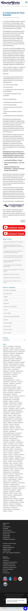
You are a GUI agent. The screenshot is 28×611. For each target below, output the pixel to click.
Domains (14, 394)
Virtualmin (5, 493)
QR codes (22, 454)
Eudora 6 (11, 401)
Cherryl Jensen (6, 367)
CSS (15, 385)
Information (11, 417)
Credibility (11, 383)
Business (5, 364)
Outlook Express (19, 441)
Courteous (19, 381)
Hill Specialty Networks (15, 413)
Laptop (5, 422)
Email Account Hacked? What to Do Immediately (13, 241)
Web (4, 495)
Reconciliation (18, 456)
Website (5, 502)
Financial (5, 404)
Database (14, 387)
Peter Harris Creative (14, 445)
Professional (16, 452)
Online (18, 440)
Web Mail (21, 498)
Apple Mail (12, 353)
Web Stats (5, 503)
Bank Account (11, 358)
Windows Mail (13, 505)
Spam (5, 319)
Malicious (12, 426)
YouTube (10, 511)
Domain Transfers (7, 395)
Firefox (15, 404)
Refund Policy (6, 537)
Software (5, 473)
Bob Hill (5, 362)
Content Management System (9, 379)
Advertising (6, 348)
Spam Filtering (11, 475)
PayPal (5, 443)
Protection (16, 454)
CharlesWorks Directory (9, 564)
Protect (10, 454)
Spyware (5, 477)
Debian (19, 387)
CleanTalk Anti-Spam (22, 608)
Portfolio (11, 449)
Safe (11, 463)
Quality (5, 456)
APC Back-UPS (21, 351)
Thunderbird (6, 486)
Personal (20, 443)
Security (20, 466)
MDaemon (18, 427)
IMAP (14, 415)
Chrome (13, 367)
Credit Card (18, 383)
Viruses (15, 493)
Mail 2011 (16, 424)
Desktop (19, 388)
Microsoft (5, 431)
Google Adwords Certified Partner (14, 410)
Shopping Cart (6, 470)
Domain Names (7, 293)
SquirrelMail (11, 477)
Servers (17, 468)
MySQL (13, 436)
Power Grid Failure (18, 449)
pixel (8, 447)
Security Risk (6, 468)
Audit (11, 355)
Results (5, 461)
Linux (15, 422)
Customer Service (7, 387)
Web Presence (19, 500)
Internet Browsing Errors (8, 418)
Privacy (16, 450)
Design (5, 388)
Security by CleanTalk (11, 608)
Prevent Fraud (10, 450)
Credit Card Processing (8, 385)
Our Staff (5, 571)
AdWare (12, 348)
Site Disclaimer (6, 527)
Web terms (11, 503)
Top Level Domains (7, 488)
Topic (23, 486)
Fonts (19, 404)
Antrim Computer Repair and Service (10, 351)
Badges (5, 358)
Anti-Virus (17, 349)
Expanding (5, 403)
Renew (22, 457)
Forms (5, 406)
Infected (5, 417)
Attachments (6, 355)
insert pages (18, 417)
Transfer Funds (6, 489)
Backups (19, 356)
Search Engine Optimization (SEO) (10, 316)
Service (22, 468)
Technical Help (16, 17)
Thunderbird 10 (13, 486)
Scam (20, 463)
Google (5, 300)
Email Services (6, 551)
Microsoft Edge (12, 431)
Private (21, 450)
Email (5, 296)
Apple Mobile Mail (19, 353)
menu (11, 429)
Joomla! (14, 420)
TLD (19, 486)
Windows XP (19, 505)
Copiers (18, 379)
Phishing (22, 445)
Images (10, 415)
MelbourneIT (6, 429)
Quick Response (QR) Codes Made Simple (12, 277)
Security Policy (6, 535)
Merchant (17, 429)
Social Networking (15, 472)
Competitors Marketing (9, 539)
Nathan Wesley (19, 436)
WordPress (6, 332)
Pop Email (18, 447)
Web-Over (9, 495)
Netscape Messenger (13, 438)
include (19, 415)
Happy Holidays (19, 411)
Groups (13, 411)
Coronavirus (13, 381)
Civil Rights (5, 528)
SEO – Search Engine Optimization (11, 552)
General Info (11, 408)
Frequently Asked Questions (10, 562)
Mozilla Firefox (6, 436)
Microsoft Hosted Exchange (8, 433)
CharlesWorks (21, 365)
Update (19, 489)
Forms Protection (11, 406)
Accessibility (11, 346)
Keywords (19, 420)
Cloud (5, 369)
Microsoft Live (18, 433)
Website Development (14, 502)
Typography (13, 489)
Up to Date (18, 491)
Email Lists (16, 397)
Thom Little (6, 17)
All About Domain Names (9, 565)
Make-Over (5, 426)
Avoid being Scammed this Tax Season (11, 274)
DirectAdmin (10, 390)
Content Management (8, 378)
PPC (4, 450)
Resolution (11, 459)
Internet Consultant (18, 418)
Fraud (18, 406)
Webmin (12, 500)
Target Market (16, 480)
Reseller (5, 459)
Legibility (10, 422)
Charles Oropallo (13, 365)
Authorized (17, 355)
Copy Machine (6, 381)
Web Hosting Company (7, 498)
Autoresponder (6, 356)
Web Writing (18, 503)
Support (5, 480)
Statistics (21, 477)
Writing (5, 511)
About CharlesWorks (8, 569)
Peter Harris (6, 445)
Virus (10, 493)
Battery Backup (6, 360)
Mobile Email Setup (7, 434)
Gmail (17, 408)
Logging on (20, 422)
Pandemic (5, 303)
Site (11, 470)
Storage (20, 479)
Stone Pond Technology (12, 479)
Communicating (15, 369)
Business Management (14, 364)
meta (21, 429)
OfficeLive (13, 440)
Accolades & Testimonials (9, 290)
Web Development (17, 495)
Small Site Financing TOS (9, 532)
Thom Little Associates (14, 484)
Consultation (14, 374)
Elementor (5, 397)
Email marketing (15, 399)
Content (15, 376)
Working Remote (16, 509)
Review (10, 461)
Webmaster (6, 500)
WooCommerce (7, 329)
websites (22, 502)
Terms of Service (7, 530)
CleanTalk (18, 367)
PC (16, 443)
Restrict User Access (19, 459)
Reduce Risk (6, 457)
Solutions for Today (19, 473)
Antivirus (22, 349)
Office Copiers (6, 440)
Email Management (7, 399)
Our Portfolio (6, 573)
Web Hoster (6, 496)
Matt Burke (12, 427)
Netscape (5, 438)
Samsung (15, 463)
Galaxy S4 (5, 408)
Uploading (5, 491)
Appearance (6, 353)
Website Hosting (7, 549)
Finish (10, 404)
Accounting (17, 346)
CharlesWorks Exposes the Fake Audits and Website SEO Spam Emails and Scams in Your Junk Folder (14, 246)
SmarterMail (17, 470)
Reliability (17, 457)
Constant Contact (6, 374)
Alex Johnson (18, 348)
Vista (20, 493)
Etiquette (5, 401)
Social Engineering (7, 472)
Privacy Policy (6, 534)
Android (11, 349)
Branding (17, 362)
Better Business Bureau (15, 360)
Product (5, 452)
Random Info (6, 313)
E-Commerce (15, 395)
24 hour (5, 346)
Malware (17, 426)
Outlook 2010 (12, 441)
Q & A (5, 309)
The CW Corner (21, 482)
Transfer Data (21, 488)
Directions (17, 390)
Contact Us (6, 560)
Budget (23, 362)
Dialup (5, 390)
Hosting (5, 415)
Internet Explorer (6, 420)
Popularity (5, 449)
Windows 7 (5, 505)
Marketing (5, 427)
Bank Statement (18, 358)
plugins (13, 447)
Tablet (10, 480)
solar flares (11, 473)
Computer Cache (19, 371)
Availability (13, 356)
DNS (4, 392)
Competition (6, 371)
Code (9, 369)
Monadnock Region (16, 434)
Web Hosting (6, 326)
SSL (16, 477)
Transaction (14, 488)
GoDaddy (22, 408)
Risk (14, 461)
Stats (4, 479)
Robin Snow (19, 461)
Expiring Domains (12, 403)
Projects (5, 454)
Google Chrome (6, 411)
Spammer (17, 475)
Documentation (17, 392)
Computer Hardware (7, 372)
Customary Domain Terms (9, 567)
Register (12, 457)
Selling (11, 468)
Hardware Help (6, 413)
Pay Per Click (10, 443)
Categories (5, 365)
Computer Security (17, 372)
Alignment (5, 349)
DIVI (22, 390)
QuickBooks (11, 456)
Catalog (22, 364)
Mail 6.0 (11, 424)
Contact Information (7, 376)
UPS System (11, 491)
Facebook (20, 403)
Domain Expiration (7, 394)
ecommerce (21, 395)
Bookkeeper (11, 362)
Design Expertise (12, 388)
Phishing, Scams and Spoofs (9, 306)
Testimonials (14, 482)
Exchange (16, 401)
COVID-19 (5, 383)
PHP (4, 447)
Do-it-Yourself (10, 392)
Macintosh (5, 424)
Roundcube (5, 463)
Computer (12, 371)
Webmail (16, 498)
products (10, 452)
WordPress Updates (7, 509)
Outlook (5, 441)
